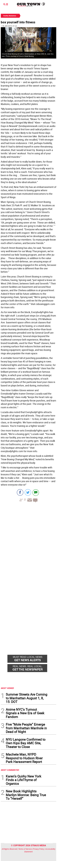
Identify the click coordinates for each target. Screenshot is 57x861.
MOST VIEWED (7, 688)
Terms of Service (25, 849)
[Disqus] (28, 541)
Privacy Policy (38, 849)
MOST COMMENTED (10, 770)
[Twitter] (28, 492)
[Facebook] (20, 492)
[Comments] (35, 492)
